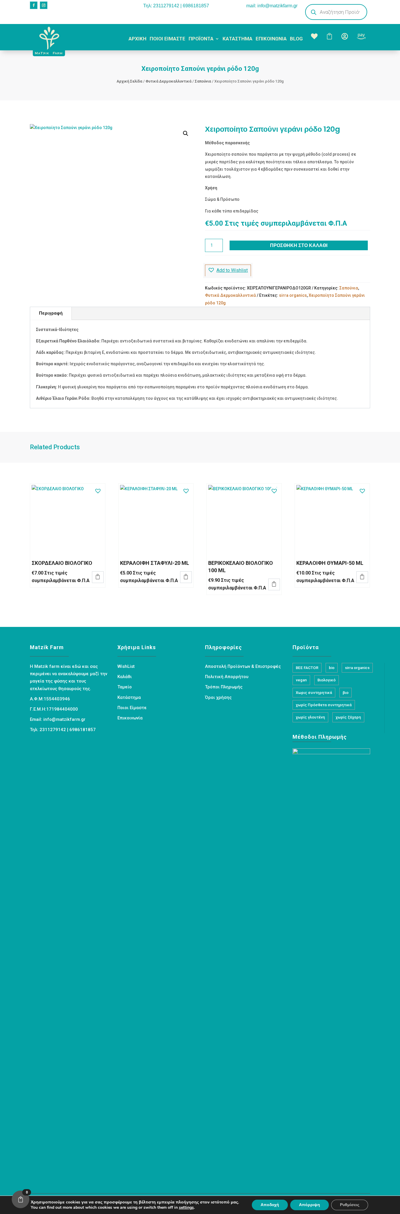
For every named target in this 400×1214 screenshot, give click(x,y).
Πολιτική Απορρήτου (226, 676)
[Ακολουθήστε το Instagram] (43, 5)
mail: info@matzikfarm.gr (272, 5)
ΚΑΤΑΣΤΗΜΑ (237, 39)
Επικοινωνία (130, 718)
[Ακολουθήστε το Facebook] (33, 5)
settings (186, 1207)
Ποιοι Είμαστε (132, 707)
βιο (345, 692)
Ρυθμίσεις (349, 1205)
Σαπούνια (203, 81)
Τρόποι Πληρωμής (223, 687)
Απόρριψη (309, 1205)
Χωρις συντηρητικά (314, 692)
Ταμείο (124, 687)
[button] (185, 133)
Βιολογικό (326, 680)
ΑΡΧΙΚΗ (137, 39)
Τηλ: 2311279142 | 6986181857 (176, 5)
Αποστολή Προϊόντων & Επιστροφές (243, 666)
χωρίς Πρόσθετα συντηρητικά (324, 705)
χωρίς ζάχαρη (348, 717)
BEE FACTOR (307, 668)
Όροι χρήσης (218, 697)
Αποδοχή (270, 1205)
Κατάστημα (129, 697)
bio (331, 668)
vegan (301, 680)
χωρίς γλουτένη (310, 717)
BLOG (296, 39)
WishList (126, 666)
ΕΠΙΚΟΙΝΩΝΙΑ (271, 39)
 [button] (97, 576)
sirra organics (293, 295)
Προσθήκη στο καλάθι (298, 245)
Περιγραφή (51, 313)
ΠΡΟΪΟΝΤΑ (201, 39)
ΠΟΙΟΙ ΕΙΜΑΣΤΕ (167, 39)
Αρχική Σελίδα (129, 81)
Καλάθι (124, 676)
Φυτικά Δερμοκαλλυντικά (169, 81)
